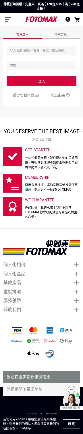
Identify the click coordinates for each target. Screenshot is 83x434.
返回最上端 (42, 404)
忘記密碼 (58, 95)
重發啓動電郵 (24, 95)
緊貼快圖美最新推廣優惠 (28, 377)
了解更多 (25, 428)
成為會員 (60, 34)
